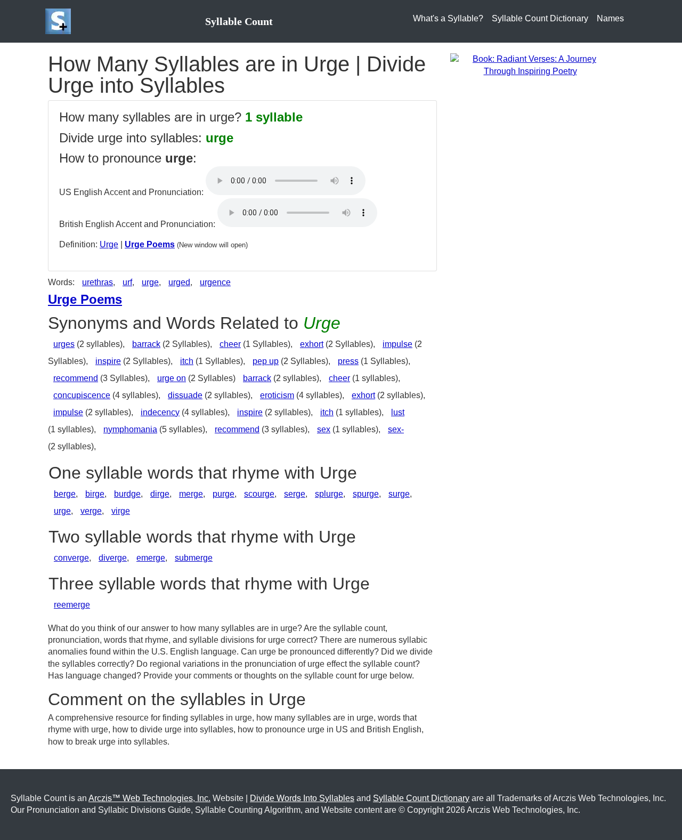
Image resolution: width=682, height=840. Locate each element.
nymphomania (130, 429)
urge (150, 282)
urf (127, 282)
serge (294, 493)
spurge (366, 493)
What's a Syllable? (448, 18)
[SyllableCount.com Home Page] (60, 21)
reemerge (72, 604)
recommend (75, 378)
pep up (266, 361)
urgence (215, 282)
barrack (146, 344)
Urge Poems (150, 244)
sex (323, 429)
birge (94, 493)
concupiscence (81, 395)
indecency (160, 412)
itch (186, 361)
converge (71, 557)
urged (179, 282)
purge (223, 493)
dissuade (185, 395)
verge (91, 510)
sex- (396, 429)
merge (191, 493)
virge (120, 510)
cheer (230, 344)
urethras (97, 282)
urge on (171, 378)
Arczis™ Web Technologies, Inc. (149, 798)
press (348, 361)
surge (399, 493)
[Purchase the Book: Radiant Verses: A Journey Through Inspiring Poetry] (530, 64)
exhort (311, 344)
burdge (127, 493)
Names (610, 18)
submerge (194, 557)
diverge (113, 557)
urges (64, 344)
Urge (109, 244)
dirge (159, 493)
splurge (329, 493)
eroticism (277, 395)
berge (65, 493)
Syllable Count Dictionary (540, 18)
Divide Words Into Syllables (302, 798)
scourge (259, 493)
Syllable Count (239, 21)
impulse (397, 344)
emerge (150, 557)
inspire (108, 361)
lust (397, 412)
